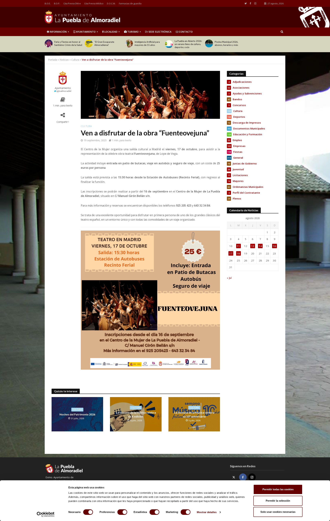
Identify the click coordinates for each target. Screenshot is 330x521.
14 (260, 246)
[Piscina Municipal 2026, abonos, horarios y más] (209, 43)
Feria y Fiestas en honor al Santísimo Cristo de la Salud (68, 43)
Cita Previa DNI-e (72, 3)
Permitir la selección (278, 500)
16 (274, 246)
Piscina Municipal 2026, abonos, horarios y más (226, 43)
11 (238, 246)
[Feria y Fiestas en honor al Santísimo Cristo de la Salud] (49, 43)
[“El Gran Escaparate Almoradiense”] (89, 43)
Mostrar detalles (207, 512)
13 (252, 246)
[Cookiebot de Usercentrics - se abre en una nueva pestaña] (46, 514)
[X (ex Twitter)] (234, 477)
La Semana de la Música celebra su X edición (136, 414)
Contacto (185, 31)
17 (230, 253)
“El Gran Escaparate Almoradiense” (104, 43)
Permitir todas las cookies (278, 489)
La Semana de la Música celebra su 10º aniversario (194, 414)
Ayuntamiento (85, 31)
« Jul (229, 277)
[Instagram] (252, 477)
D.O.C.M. (111, 3)
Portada (52, 59)
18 (238, 253)
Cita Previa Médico (93, 3)
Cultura (75, 59)
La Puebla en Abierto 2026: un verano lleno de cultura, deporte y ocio (188, 44)
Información (58, 31)
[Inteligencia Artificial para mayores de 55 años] (129, 43)
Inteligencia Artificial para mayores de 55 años (147, 43)
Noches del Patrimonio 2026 (77, 414)
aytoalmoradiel (63, 91)
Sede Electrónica (159, 31)
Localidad (110, 31)
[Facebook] (243, 477)
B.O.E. (48, 3)
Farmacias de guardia (130, 3)
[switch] (122, 512)
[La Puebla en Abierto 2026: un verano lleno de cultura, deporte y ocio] (169, 44)
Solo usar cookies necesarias (277, 511)
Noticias (64, 59)
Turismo (133, 31)
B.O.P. (57, 3)
